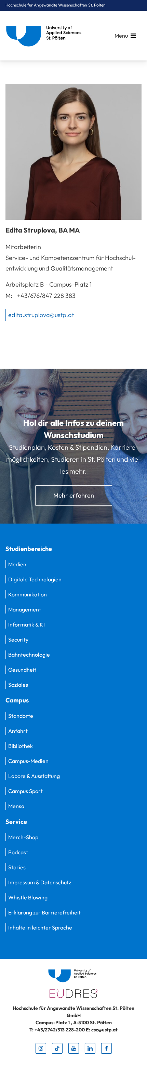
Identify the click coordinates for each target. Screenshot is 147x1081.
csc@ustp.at (104, 1030)
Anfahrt (18, 730)
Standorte (20, 715)
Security (18, 639)
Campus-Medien (28, 760)
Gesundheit (22, 669)
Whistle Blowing (28, 897)
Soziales (18, 684)
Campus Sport (25, 791)
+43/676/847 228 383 (46, 296)
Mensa (16, 806)
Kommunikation (27, 594)
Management (24, 609)
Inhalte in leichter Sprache (40, 927)
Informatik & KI (26, 624)
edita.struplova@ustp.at (41, 314)
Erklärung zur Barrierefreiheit (44, 912)
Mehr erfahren (73, 495)
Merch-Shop (23, 837)
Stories (17, 867)
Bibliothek (20, 745)
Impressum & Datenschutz (39, 882)
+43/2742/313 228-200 (60, 1030)
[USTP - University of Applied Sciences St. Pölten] (45, 36)
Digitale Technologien (35, 579)
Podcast (18, 852)
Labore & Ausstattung (34, 776)
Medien (17, 564)
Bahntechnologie (29, 654)
